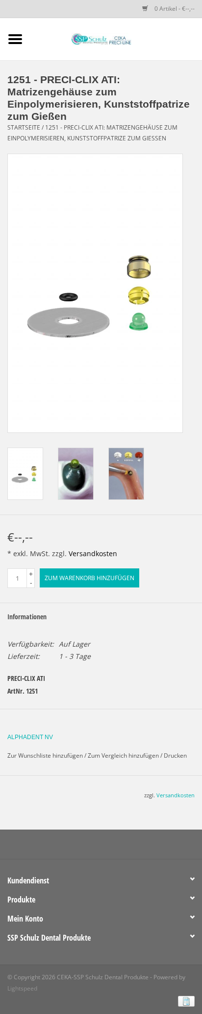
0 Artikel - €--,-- (174, 8)
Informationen (27, 616)
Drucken (175, 755)
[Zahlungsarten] (185, 1000)
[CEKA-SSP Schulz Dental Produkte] (116, 38)
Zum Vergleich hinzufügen (124, 755)
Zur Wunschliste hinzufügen (45, 755)
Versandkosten (93, 553)
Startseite (23, 127)
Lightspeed (22, 988)
